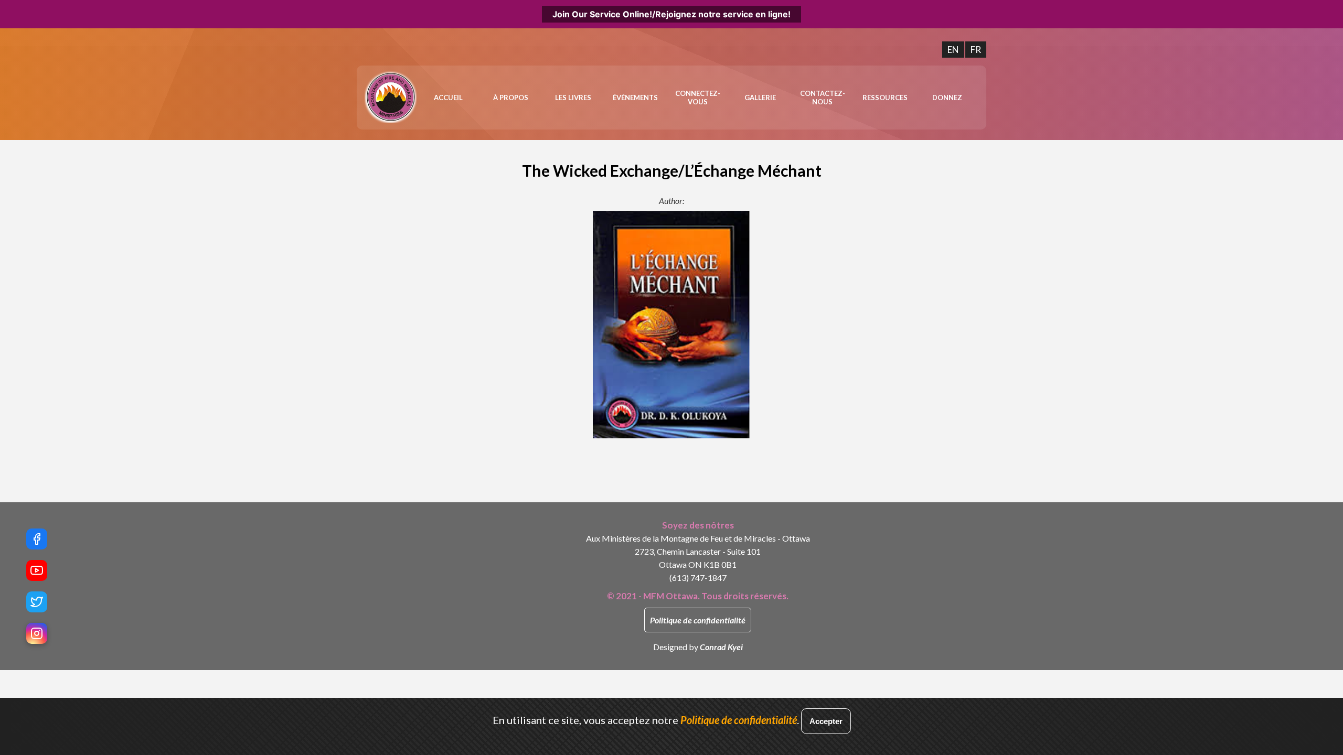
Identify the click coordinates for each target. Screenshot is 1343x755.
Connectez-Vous (697, 97)
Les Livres (573, 97)
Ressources (885, 97)
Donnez (947, 97)
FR (976, 49)
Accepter (826, 721)
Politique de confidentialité (697, 620)
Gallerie (760, 97)
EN (953, 49)
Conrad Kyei (721, 647)
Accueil (448, 97)
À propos (510, 97)
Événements (635, 97)
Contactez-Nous (822, 97)
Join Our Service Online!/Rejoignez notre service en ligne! (671, 14)
